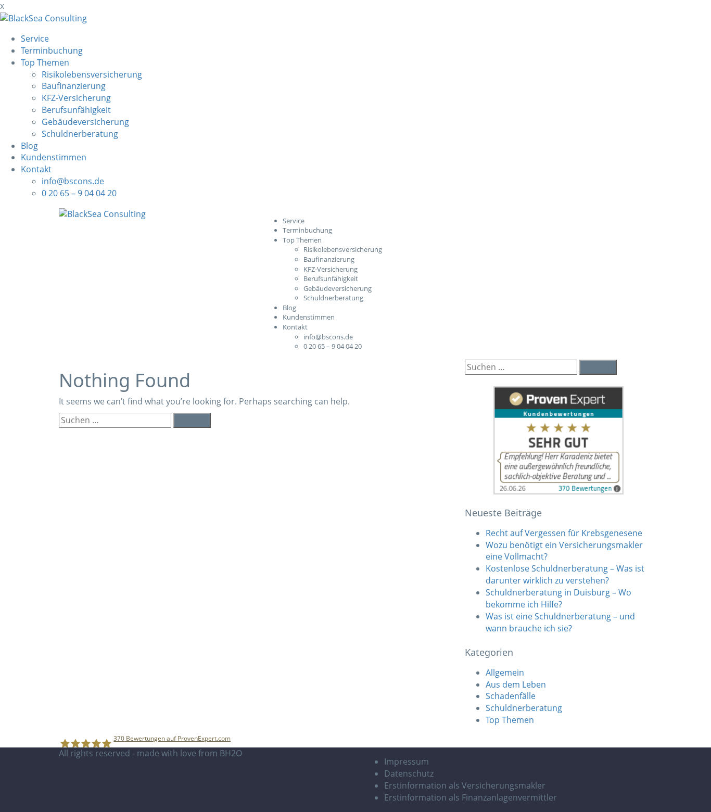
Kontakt (36, 169)
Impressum (406, 761)
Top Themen (45, 62)
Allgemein (505, 672)
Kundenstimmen (53, 157)
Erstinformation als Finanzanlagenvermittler (470, 797)
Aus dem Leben (516, 684)
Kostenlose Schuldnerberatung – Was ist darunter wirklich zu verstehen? (565, 574)
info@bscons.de (73, 181)
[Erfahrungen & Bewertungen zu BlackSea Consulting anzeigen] (558, 440)
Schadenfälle (511, 696)
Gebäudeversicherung (85, 122)
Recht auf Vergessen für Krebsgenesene (564, 533)
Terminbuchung (52, 50)
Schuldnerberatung (80, 133)
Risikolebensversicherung (92, 74)
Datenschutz (409, 773)
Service (35, 38)
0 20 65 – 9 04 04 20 (79, 193)
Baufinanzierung (74, 86)
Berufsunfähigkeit (76, 110)
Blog (29, 145)
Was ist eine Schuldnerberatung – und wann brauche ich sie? (560, 622)
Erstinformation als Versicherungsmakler (464, 785)
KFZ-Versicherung (76, 98)
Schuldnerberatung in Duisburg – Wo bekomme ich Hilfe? (558, 598)
